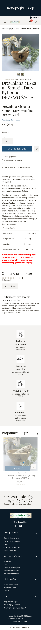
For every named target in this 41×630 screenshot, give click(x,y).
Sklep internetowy (18, 627)
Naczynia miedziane (11, 570)
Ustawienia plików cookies (14, 608)
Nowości (7, 561)
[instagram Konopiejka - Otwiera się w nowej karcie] (20, 526)
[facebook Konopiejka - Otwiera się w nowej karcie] (15, 526)
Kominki (36, 28)
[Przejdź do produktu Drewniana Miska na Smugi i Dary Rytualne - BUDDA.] (20, 454)
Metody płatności (10, 550)
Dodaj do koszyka (18, 149)
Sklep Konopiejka (7, 28)
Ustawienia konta (10, 587)
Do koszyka (16, 468)
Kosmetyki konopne (11, 567)
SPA (17, 28)
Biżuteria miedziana (11, 573)
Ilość (3, 137)
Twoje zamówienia (10, 584)
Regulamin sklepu (10, 602)
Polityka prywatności (11, 605)
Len (5, 564)
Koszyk (6, 591)
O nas (5, 544)
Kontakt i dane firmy (11, 538)
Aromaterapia (26, 28)
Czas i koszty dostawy (12, 547)
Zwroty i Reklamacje (11, 541)
